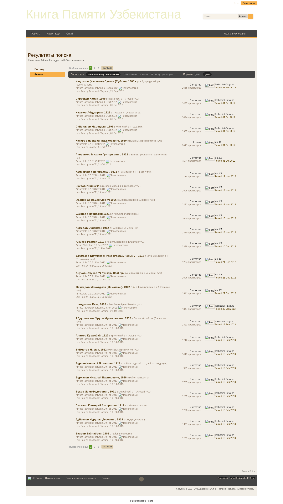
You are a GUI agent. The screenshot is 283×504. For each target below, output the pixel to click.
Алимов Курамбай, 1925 (92, 335)
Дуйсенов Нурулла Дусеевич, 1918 (99, 419)
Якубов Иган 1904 (88, 185)
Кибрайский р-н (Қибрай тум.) (134, 391)
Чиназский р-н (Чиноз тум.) (124, 349)
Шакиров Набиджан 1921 (93, 213)
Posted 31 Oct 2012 (225, 145)
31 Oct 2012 (104, 147)
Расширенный (255, 16)
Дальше (107, 68)
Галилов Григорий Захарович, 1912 (100, 405)
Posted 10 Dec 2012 (225, 246)
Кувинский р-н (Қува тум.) (129, 126)
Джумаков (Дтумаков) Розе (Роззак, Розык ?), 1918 (110, 255)
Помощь (106, 478)
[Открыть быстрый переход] (252, 33)
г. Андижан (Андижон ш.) (125, 214)
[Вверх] (141, 479)
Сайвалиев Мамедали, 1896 (94, 126)
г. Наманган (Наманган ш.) (127, 112)
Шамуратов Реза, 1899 (91, 304)
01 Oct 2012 (116, 105)
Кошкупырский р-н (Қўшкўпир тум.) (126, 242)
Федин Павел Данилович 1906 (96, 199)
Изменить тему (52, 478)
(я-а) (197, 74)
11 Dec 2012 (104, 248)
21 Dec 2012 (105, 265)
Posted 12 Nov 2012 (225, 176)
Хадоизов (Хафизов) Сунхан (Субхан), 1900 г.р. (107, 81)
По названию (130, 74)
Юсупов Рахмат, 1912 (90, 241)
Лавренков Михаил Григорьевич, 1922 (102, 154)
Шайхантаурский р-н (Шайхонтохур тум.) (145, 363)
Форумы (35, 33)
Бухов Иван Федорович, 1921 (96, 391)
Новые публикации (234, 33)
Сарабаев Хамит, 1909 (90, 98)
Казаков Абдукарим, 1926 (93, 112)
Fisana (150, 501)
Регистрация (249, 3)
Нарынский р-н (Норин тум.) (123, 98)
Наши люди (53, 33)
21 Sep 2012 (117, 91)
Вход (236, 3)
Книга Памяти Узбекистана (103, 14)
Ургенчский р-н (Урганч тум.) (126, 335)
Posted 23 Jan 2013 (225, 309)
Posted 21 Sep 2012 (225, 87)
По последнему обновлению (103, 74)
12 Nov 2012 (105, 178)
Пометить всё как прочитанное (81, 478)
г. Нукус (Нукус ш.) (135, 419)
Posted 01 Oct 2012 (225, 103)
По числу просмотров (162, 74)
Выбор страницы (78, 68)
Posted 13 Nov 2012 (225, 190)
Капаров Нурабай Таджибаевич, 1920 (101, 140)
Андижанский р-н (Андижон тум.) (137, 200)
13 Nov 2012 (105, 192)
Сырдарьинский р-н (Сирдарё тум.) (121, 186)
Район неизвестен (139, 377)
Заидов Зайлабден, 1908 (92, 433)
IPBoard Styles (137, 501)
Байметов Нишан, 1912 (91, 349)
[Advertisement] (141, 45)
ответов (144, 74)
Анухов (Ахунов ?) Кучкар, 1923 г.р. (100, 272)
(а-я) (207, 74)
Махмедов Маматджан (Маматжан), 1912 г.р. (105, 286)
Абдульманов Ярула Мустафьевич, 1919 (103, 318)
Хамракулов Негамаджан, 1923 (96, 171)
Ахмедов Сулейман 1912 (92, 227)
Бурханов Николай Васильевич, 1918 (101, 377)
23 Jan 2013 (116, 311)
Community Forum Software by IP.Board (236, 478)
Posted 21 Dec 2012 (225, 262)
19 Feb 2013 (117, 328)
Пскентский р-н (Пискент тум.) (145, 140)
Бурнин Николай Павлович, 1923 (98, 363)
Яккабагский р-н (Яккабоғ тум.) (125, 304)
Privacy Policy (248, 471)
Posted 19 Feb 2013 (225, 324)
